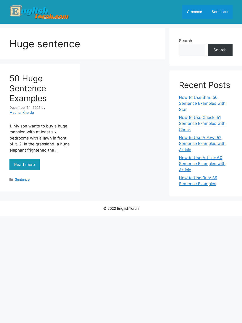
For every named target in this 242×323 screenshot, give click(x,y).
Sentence (220, 11)
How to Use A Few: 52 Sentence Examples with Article (202, 143)
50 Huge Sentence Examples (28, 88)
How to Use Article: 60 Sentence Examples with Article (202, 163)
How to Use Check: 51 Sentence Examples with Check (202, 123)
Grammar (194, 11)
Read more (24, 164)
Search (185, 40)
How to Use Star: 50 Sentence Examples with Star (202, 103)
